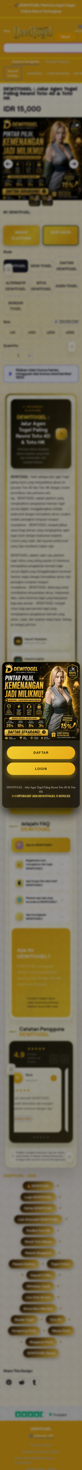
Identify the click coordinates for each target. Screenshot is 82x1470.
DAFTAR (41, 752)
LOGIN (41, 769)
